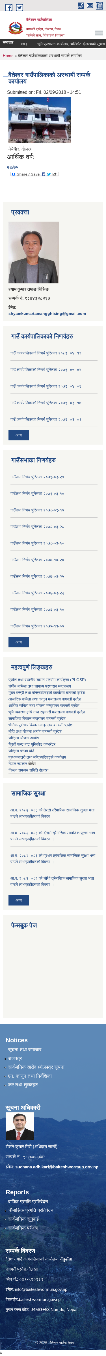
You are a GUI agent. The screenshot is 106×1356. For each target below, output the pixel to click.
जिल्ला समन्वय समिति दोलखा (28, 770)
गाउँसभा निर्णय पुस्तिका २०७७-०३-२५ (37, 576)
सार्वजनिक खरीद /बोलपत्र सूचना (36, 1067)
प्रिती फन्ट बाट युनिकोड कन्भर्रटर (31, 744)
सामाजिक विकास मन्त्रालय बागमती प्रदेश (37, 718)
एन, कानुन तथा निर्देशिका (30, 1076)
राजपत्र (15, 1058)
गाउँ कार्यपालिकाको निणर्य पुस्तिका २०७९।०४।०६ (45, 386)
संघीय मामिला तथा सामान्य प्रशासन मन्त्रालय (39, 686)
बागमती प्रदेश (75, 712)
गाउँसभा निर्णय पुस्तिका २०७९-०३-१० (37, 493)
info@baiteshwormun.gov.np (41, 1289)
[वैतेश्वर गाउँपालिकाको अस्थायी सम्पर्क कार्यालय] (39, 119)
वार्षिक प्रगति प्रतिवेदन (28, 1201)
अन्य (19, 435)
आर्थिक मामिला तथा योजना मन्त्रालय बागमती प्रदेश (43, 705)
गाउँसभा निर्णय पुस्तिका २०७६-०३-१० (37, 609)
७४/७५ (12, 167)
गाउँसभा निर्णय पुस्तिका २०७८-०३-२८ (37, 526)
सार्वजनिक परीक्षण (23, 1228)
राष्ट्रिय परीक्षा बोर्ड (21, 750)
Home (8, 55)
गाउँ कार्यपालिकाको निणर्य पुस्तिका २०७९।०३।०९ (45, 419)
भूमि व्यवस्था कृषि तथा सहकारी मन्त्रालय (36, 712)
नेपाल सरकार (17, 763)
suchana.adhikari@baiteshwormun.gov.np (56, 1166)
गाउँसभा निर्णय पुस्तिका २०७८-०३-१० (37, 543)
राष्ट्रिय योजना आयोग (23, 738)
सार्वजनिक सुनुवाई (23, 1219)
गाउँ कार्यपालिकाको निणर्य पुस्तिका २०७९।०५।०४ (45, 369)
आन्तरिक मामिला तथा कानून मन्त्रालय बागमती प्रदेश (44, 699)
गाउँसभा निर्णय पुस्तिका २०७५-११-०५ (37, 626)
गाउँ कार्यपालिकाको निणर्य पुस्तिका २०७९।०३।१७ (45, 403)
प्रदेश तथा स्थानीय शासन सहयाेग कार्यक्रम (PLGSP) (47, 679)
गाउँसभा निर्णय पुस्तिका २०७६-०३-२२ (37, 593)
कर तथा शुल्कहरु (23, 1084)
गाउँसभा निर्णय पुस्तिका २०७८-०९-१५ (37, 510)
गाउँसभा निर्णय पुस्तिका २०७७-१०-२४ (37, 560)
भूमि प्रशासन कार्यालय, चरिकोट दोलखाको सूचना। (65, 44)
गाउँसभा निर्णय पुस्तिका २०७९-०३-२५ (37, 477)
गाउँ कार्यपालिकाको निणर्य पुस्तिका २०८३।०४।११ (45, 353)
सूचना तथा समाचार (24, 1049)
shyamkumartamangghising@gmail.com (47, 313)
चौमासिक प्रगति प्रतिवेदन (30, 1210)
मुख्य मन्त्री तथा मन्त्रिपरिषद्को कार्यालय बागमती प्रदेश (46, 692)
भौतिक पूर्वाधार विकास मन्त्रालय (30, 725)
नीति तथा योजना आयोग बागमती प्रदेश (35, 731)
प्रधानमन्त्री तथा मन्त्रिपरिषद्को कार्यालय (37, 757)
